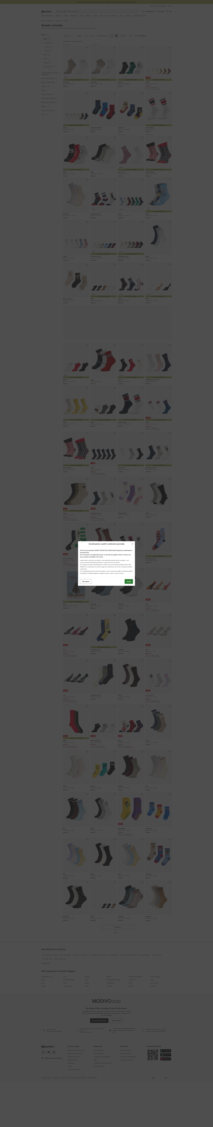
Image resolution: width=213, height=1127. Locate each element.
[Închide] (132, 544)
